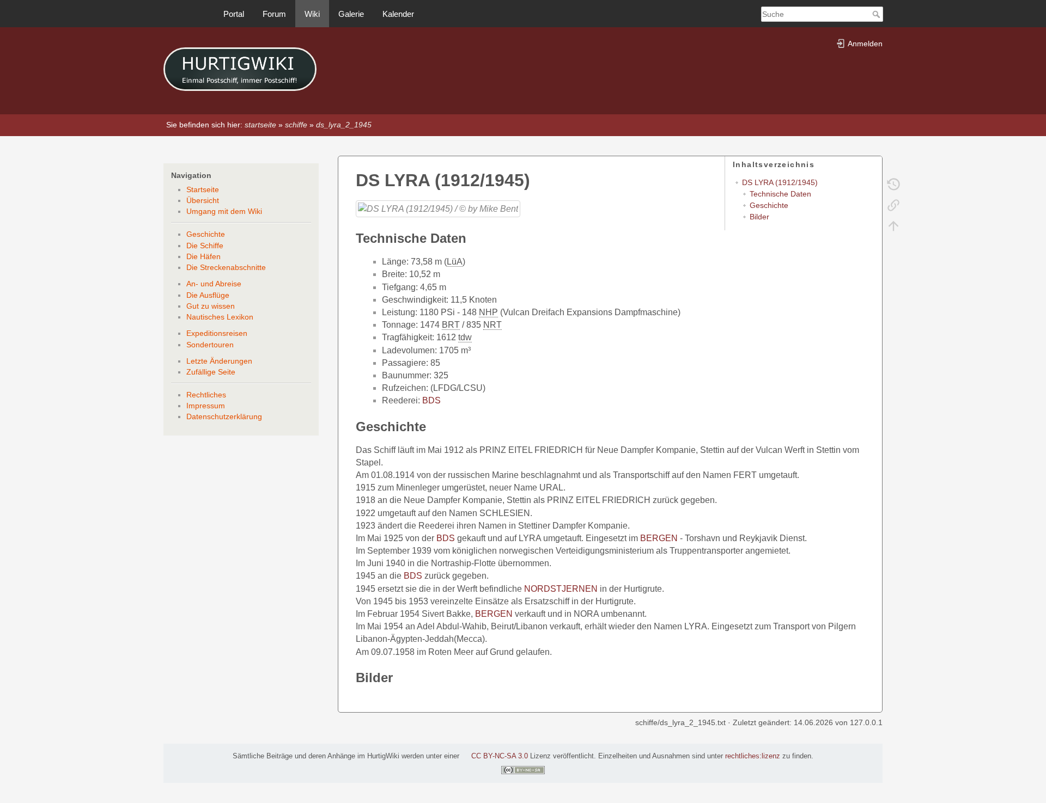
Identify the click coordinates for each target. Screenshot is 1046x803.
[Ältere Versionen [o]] (893, 184)
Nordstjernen (561, 588)
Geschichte (205, 234)
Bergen (659, 538)
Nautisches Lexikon (219, 316)
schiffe (296, 124)
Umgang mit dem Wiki (224, 211)
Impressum (205, 405)
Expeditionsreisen (216, 333)
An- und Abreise (213, 283)
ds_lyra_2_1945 (344, 124)
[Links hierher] (893, 204)
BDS (431, 400)
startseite (260, 124)
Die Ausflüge (207, 295)
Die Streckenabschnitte (226, 267)
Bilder (759, 216)
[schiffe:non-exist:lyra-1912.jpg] (438, 208)
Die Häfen (203, 256)
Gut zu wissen (210, 306)
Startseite (202, 189)
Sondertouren (210, 344)
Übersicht (202, 200)
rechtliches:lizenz (752, 756)
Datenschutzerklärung (224, 416)
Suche (877, 14)
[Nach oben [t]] (893, 225)
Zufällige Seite (210, 371)
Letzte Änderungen (219, 361)
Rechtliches (206, 394)
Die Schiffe (204, 245)
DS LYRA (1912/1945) (780, 182)
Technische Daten (780, 193)
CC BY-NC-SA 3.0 (499, 756)
